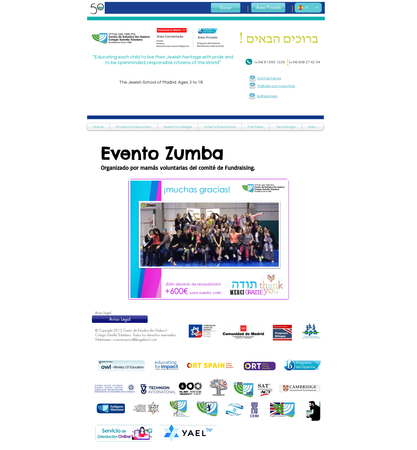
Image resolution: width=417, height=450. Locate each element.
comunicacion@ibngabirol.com (135, 339)
